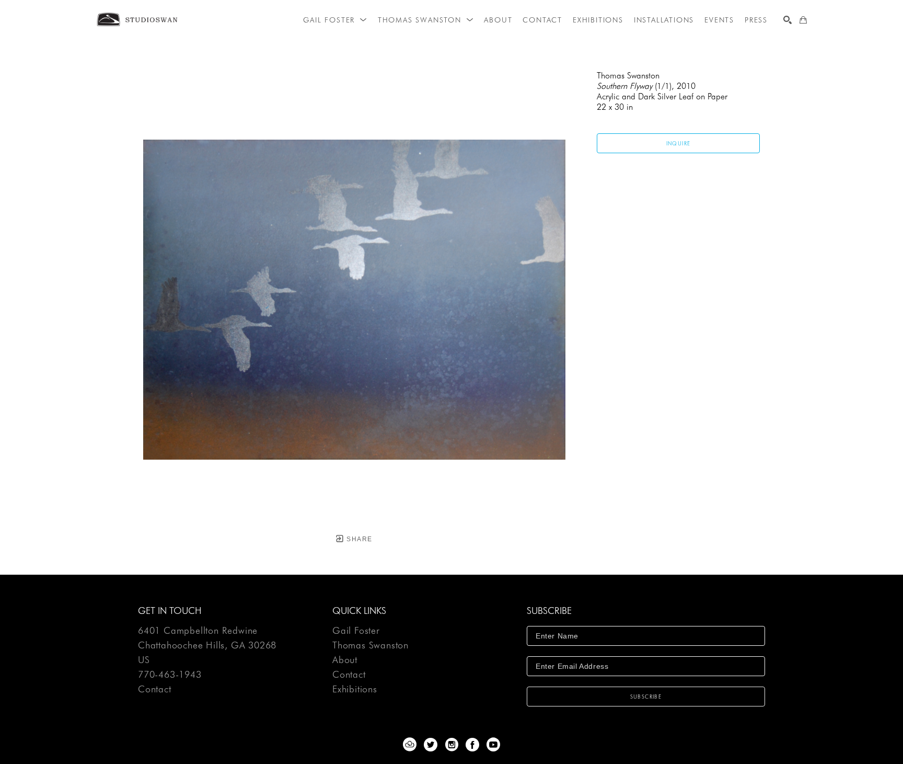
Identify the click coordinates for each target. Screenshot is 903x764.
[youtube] (493, 744)
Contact (154, 689)
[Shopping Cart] (803, 20)
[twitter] (430, 744)
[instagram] (451, 744)
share (358, 539)
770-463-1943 (170, 675)
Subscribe (646, 696)
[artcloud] (409, 744)
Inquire (678, 143)
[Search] (787, 20)
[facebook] (472, 744)
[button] (335, 20)
